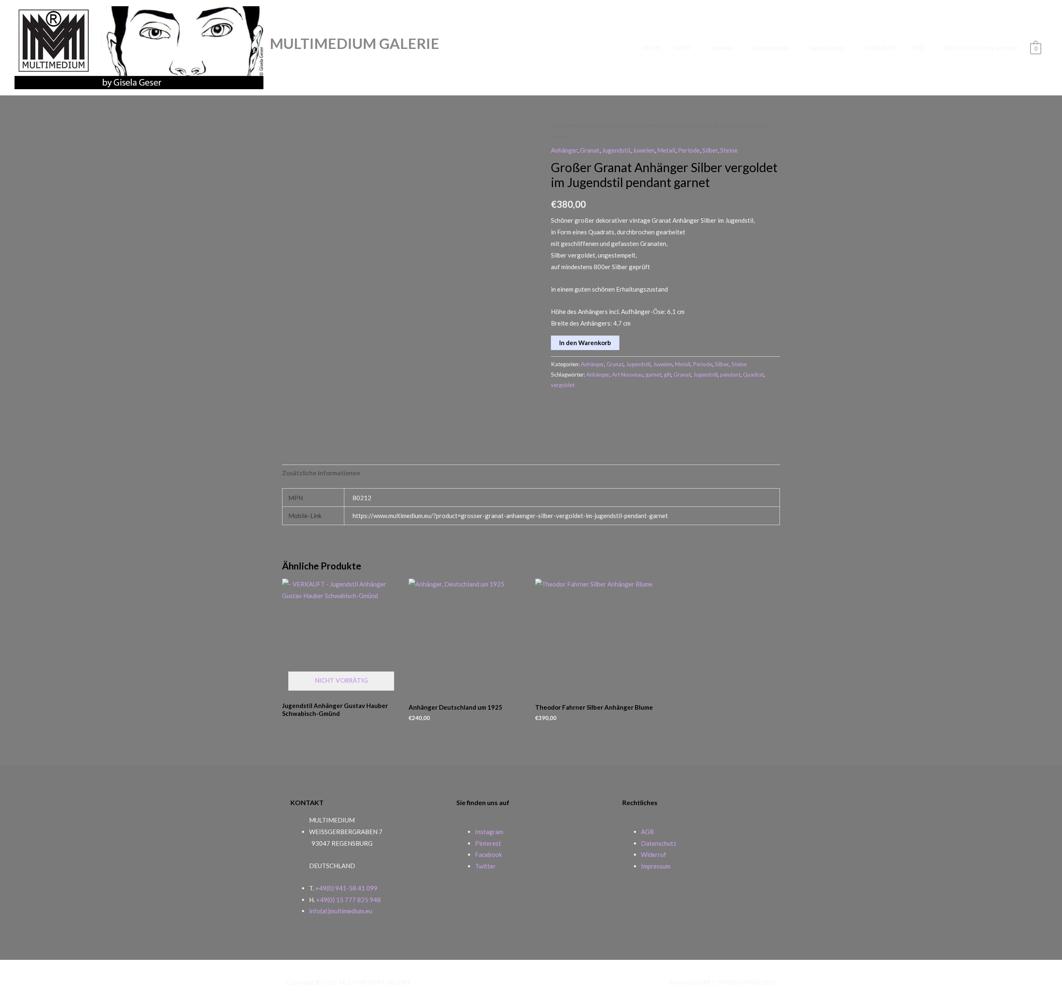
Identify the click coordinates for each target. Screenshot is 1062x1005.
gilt (667, 374)
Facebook (488, 854)
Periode (689, 150)
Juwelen (722, 47)
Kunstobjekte (770, 47)
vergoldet (563, 385)
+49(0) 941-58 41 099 (346, 888)
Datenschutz (658, 843)
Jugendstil (616, 150)
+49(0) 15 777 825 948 (348, 899)
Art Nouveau (627, 374)
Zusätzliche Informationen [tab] (321, 473)
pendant (730, 374)
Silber (596, 125)
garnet (653, 374)
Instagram (489, 831)
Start (557, 125)
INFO (917, 47)
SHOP (682, 47)
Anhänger (564, 150)
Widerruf (653, 854)
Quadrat (753, 374)
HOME (652, 47)
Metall (577, 125)
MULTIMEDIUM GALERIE (354, 43)
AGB (647, 831)
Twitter (485, 866)
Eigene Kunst (827, 47)
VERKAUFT (881, 47)
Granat (589, 150)
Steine (729, 150)
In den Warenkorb (585, 342)
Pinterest (488, 843)
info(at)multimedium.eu (340, 911)
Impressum (655, 866)
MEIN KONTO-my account (981, 47)
